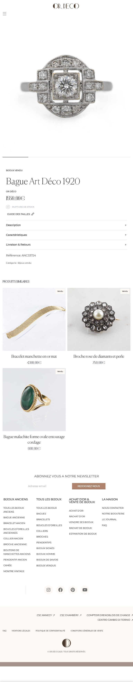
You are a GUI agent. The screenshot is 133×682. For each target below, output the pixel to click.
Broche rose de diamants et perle (99, 357)
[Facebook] (60, 590)
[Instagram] (48, 590)
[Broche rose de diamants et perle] (98, 319)
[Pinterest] (72, 590)
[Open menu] (4, 13)
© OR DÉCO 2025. (55, 652)
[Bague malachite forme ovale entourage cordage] (34, 399)
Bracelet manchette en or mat (34, 357)
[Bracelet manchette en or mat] (34, 319)
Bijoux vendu (14, 170)
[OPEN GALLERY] (66, 90)
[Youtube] (85, 590)
